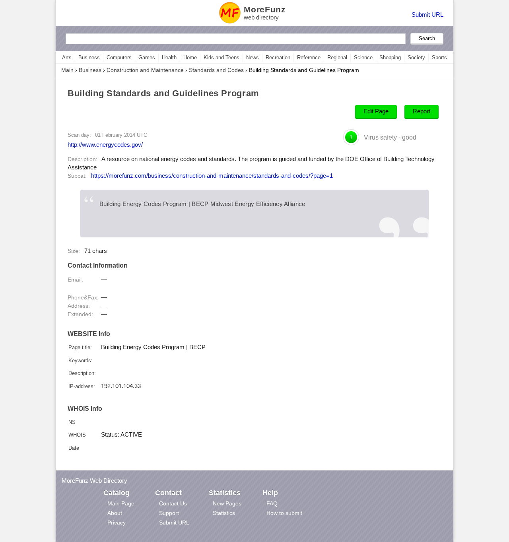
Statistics (224, 513)
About (114, 513)
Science (363, 57)
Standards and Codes (216, 70)
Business (89, 57)
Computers (119, 57)
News (252, 57)
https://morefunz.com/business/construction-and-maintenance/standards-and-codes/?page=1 (212, 176)
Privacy (116, 522)
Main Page (120, 503)
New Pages (227, 503)
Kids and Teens (221, 57)
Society (416, 57)
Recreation (278, 57)
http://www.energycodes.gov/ (105, 144)
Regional (337, 57)
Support (169, 513)
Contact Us (173, 503)
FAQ (272, 503)
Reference (309, 57)
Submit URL (427, 14)
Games (146, 57)
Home (190, 57)
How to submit (284, 513)
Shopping (390, 57)
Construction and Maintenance (145, 70)
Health (169, 57)
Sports (439, 57)
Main (67, 70)
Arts (67, 57)
